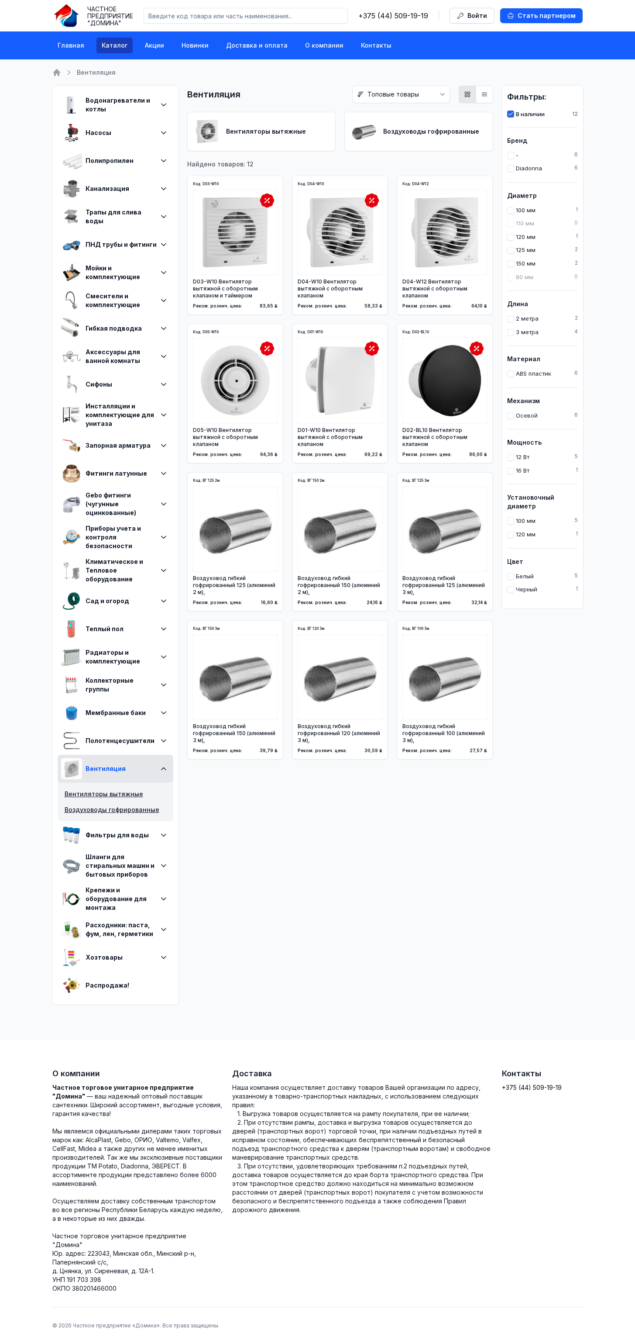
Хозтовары (104, 957)
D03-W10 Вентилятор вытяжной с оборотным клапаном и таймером (225, 288)
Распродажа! (107, 985)
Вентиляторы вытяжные (104, 794)
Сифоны (99, 384)
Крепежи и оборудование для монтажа (116, 898)
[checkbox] (510, 114)
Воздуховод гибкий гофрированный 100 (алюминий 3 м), (443, 733)
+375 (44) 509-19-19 (393, 15)
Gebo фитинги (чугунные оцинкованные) (111, 503)
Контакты (376, 45)
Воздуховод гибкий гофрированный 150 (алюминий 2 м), (339, 585)
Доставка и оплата (257, 45)
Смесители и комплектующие (113, 300)
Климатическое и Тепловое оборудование (114, 570)
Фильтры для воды (117, 835)
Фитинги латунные (116, 473)
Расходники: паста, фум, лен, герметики (119, 929)
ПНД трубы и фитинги (121, 244)
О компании (324, 45)
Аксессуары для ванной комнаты (113, 356)
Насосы (98, 132)
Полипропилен (110, 160)
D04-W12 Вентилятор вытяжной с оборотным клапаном (434, 288)
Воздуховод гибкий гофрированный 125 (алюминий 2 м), (234, 585)
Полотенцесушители (120, 740)
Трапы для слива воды (113, 216)
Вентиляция (106, 768)
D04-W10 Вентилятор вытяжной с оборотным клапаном (330, 288)
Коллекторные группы (110, 685)
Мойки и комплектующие (113, 272)
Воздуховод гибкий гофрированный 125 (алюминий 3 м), (443, 585)
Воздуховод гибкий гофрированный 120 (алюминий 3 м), (339, 733)
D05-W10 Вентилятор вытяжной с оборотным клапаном (225, 437)
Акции (154, 45)
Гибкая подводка (114, 328)
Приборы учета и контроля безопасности (113, 537)
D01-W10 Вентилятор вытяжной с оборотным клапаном (330, 437)
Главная (71, 45)
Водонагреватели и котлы (118, 105)
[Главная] (56, 72)
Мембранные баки (116, 712)
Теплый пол (105, 628)
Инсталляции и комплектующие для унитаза (120, 414)
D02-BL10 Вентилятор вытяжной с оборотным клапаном (434, 437)
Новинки (195, 45)
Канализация (107, 188)
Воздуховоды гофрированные (112, 809)
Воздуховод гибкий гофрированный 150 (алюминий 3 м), (234, 733)
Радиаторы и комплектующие (113, 657)
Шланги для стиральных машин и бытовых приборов (120, 865)
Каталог (114, 45)
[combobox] (401, 94)
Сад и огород (107, 601)
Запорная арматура (118, 445)
